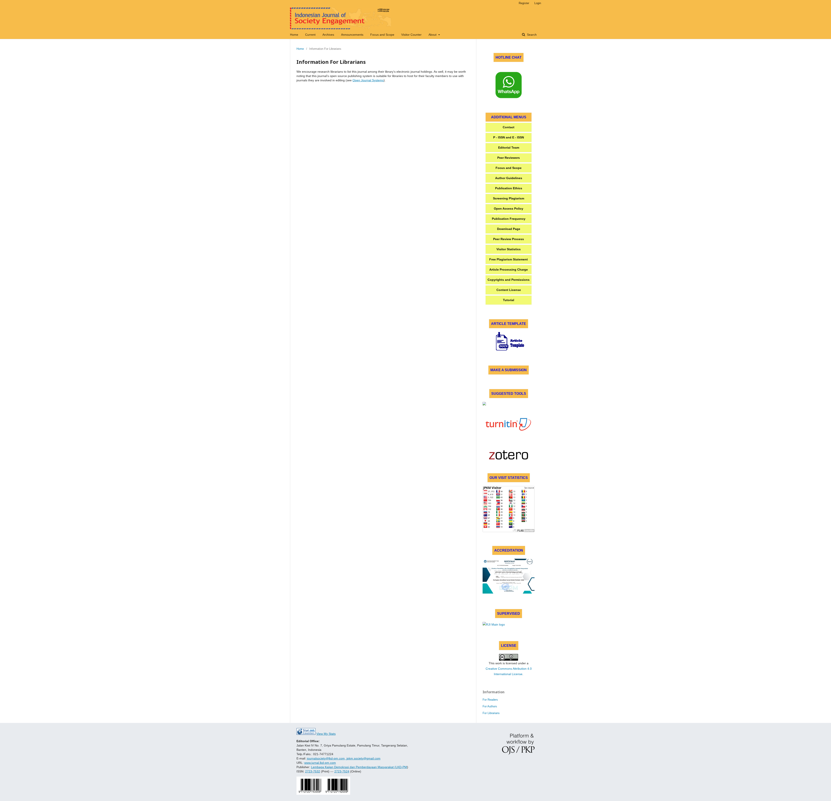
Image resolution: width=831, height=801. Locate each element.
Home (294, 34)
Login (537, 3)
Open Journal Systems (368, 80)
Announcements (352, 34)
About (432, 34)
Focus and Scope (382, 34)
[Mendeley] (509, 408)
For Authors (490, 706)
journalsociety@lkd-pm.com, (326, 758)
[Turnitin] (509, 424)
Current (310, 34)
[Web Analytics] (306, 733)
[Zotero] (509, 454)
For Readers (490, 699)
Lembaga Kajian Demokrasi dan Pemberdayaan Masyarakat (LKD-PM (359, 767)
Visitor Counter (411, 34)
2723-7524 (341, 771)
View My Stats (326, 733)
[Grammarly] (509, 441)
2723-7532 (312, 771)
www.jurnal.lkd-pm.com (320, 762)
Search (531, 34)
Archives (328, 34)
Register (524, 3)
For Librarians (491, 713)
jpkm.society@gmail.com (363, 758)
